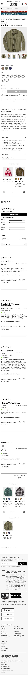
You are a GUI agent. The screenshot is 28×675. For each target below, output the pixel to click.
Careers (3, 646)
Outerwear (9, 547)
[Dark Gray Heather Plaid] (16, 499)
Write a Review (14, 214)
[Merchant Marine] (9, 499)
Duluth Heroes (4, 648)
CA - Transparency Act (6, 668)
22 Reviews (19, 25)
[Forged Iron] (7, 499)
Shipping (3, 630)
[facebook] (2, 656)
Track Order (4, 628)
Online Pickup (4, 633)
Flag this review (5, 282)
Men (5, 547)
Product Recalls (17, 636)
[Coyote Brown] (7, 533)
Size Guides (17, 630)
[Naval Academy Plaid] (21, 499)
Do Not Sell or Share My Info (7, 670)
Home (2, 547)
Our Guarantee (17, 633)
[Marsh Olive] (16, 179)
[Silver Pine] (4, 499)
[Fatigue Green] (4, 533)
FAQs (2, 631)
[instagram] (16, 656)
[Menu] (1, 4)
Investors (3, 650)
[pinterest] (13, 656)
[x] (6, 656)
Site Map (3, 672)
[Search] (2, 8)
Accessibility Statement (6, 636)
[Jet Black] (21, 179)
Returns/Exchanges (18, 628)
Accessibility (4, 635)
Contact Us (4, 626)
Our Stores (3, 645)
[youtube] (9, 656)
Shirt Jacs (15, 547)
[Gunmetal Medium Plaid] (18, 499)
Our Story (3, 643)
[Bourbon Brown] (18, 179)
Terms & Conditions (5, 666)
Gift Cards (16, 631)
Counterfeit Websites (19, 635)
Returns (25, 95)
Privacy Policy (17, 566)
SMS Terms (16, 626)
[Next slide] (24, 192)
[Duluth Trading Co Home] (14, 4)
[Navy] (9, 533)
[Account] (23, 4)
